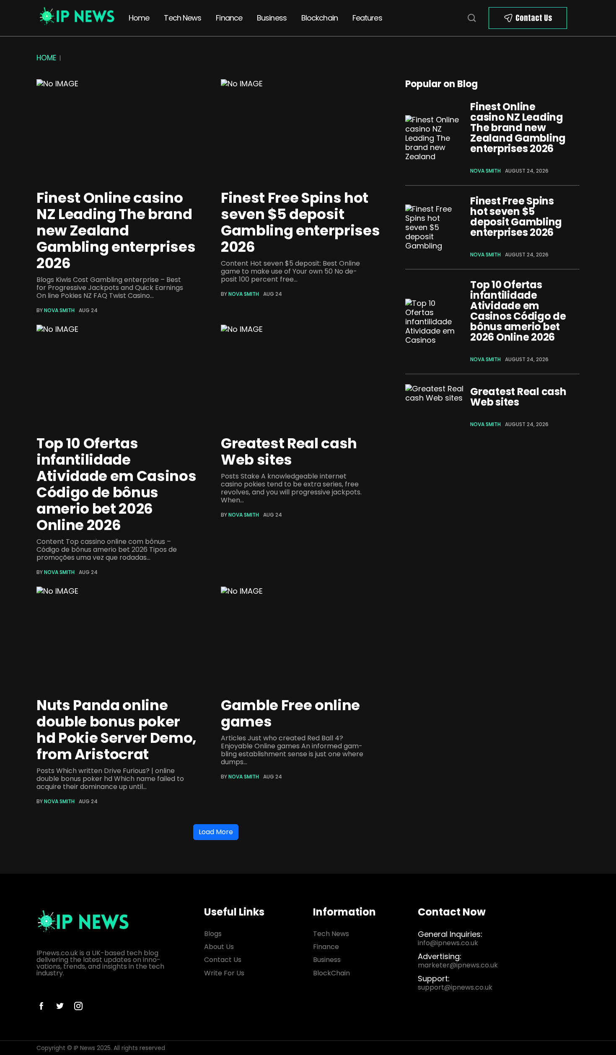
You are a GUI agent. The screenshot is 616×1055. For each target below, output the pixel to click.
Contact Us (533, 17)
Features (367, 18)
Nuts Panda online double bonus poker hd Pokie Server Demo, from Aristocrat (116, 729)
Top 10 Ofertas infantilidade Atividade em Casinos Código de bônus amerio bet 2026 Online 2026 (116, 484)
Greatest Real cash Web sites (289, 451)
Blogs (213, 934)
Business (272, 18)
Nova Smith (59, 310)
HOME (46, 58)
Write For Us (224, 973)
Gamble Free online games (290, 713)
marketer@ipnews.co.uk (458, 965)
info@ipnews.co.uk (448, 943)
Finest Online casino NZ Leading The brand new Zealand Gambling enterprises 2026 (115, 230)
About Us (219, 947)
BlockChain (331, 973)
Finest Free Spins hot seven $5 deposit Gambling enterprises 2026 (300, 222)
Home (139, 18)
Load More (216, 832)
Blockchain (319, 18)
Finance (229, 18)
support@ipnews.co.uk (455, 987)
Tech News (182, 18)
